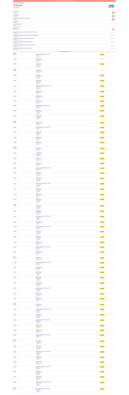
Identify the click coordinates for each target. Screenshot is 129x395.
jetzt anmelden (102, 54)
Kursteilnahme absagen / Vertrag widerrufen (64, 51)
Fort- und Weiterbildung (16, 7)
